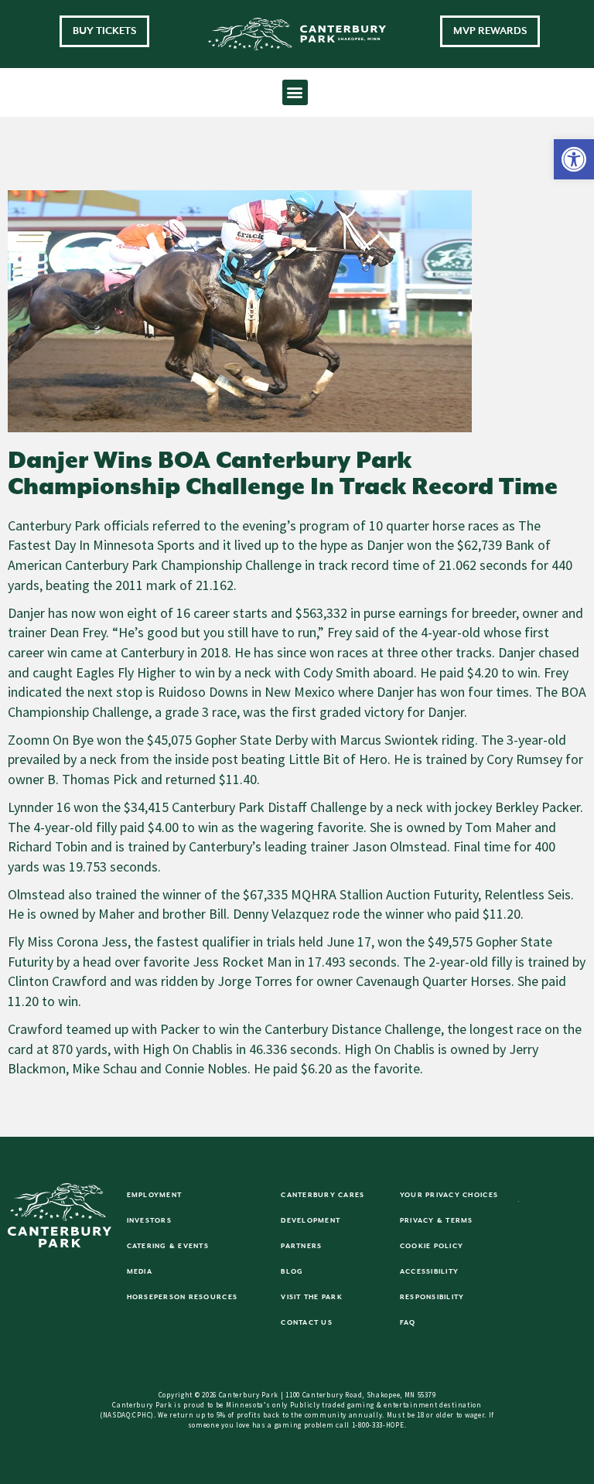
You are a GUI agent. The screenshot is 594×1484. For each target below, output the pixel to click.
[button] (574, 159)
